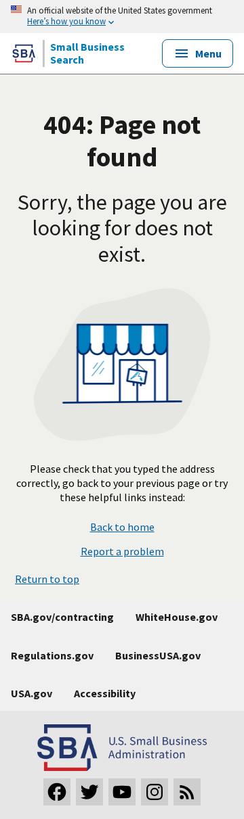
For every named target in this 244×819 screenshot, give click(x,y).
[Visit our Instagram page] (154, 791)
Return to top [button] (47, 579)
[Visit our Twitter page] (89, 791)
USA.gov (31, 693)
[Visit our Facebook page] (56, 791)
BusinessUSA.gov (158, 655)
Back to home (122, 527)
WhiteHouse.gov (177, 617)
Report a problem (122, 551)
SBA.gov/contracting (62, 617)
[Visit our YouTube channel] (122, 791)
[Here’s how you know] (122, 16)
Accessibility (105, 693)
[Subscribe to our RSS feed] (187, 791)
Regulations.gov (52, 655)
